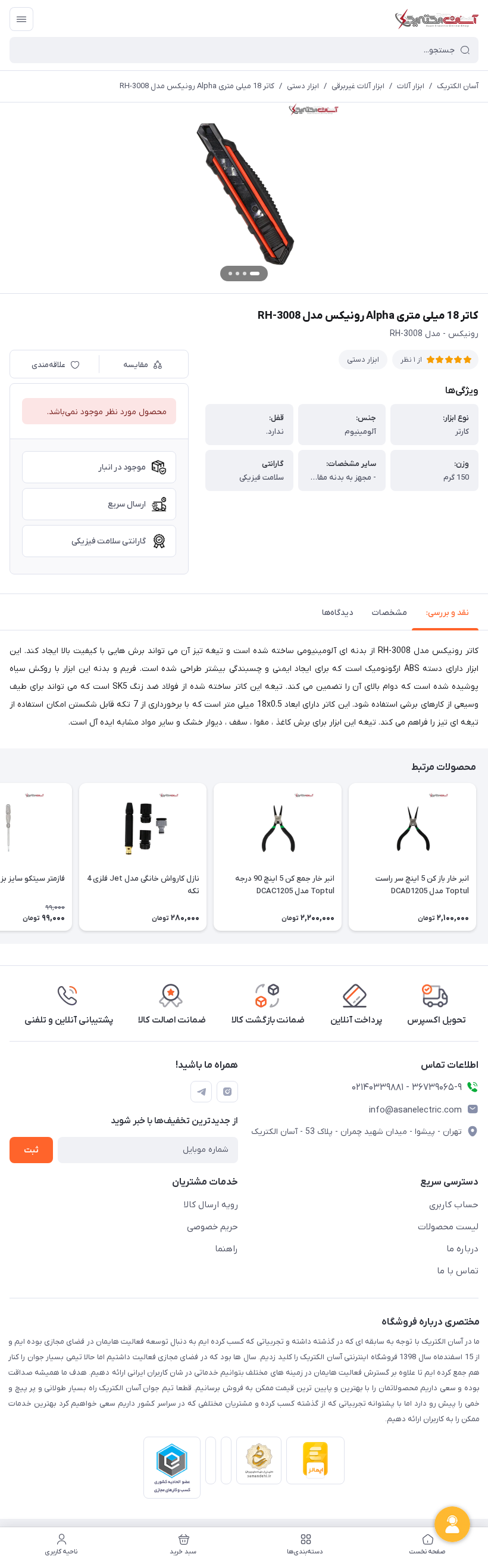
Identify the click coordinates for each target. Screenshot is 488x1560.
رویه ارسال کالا (211, 1205)
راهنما (226, 1249)
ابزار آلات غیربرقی (357, 86)
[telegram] (201, 1091)
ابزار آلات (410, 86)
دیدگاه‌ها (337, 613)
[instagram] (227, 1091)
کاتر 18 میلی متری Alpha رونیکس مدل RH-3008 (197, 86)
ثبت (31, 1150)
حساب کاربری (453, 1205)
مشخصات (389, 613)
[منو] (21, 19)
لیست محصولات (448, 1227)
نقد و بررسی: (447, 613)
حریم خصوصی (212, 1227)
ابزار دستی (303, 86)
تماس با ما (457, 1271)
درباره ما (462, 1249)
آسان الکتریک (457, 86)
